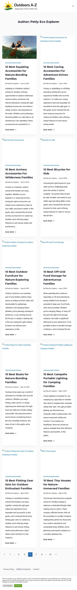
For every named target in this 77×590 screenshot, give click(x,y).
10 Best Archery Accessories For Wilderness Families (19, 173)
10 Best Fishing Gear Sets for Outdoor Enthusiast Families (19, 484)
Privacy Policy (8, 569)
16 (50, 554)
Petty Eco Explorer (13, 83)
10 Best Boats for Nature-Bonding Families (17, 378)
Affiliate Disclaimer (23, 569)
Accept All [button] (18, 585)
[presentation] (19, 47)
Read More (10, 130)
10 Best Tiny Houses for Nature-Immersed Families (57, 484)
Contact (36, 569)
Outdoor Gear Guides (13, 63)
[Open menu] (73, 6)
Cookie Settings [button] (7, 585)
